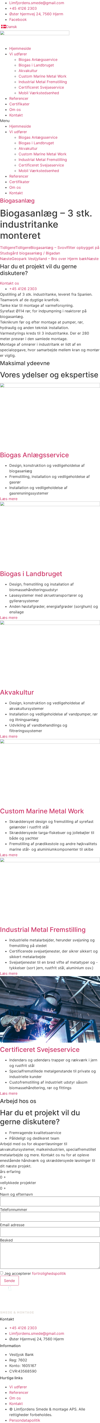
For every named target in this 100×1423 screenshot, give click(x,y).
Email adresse (12, 1225)
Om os (15, 109)
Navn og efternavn (16, 1194)
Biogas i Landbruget (36, 65)
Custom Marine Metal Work (43, 76)
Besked (6, 1240)
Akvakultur (28, 70)
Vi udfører (18, 54)
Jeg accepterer (35, 1273)
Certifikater (19, 104)
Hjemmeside (20, 48)
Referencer (18, 98)
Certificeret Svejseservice (41, 87)
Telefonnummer (13, 1209)
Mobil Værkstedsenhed (39, 93)
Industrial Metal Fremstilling (43, 81)
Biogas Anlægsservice (38, 59)
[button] (50, 120)
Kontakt (16, 115)
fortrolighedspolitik (49, 1273)
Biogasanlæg (17, 200)
